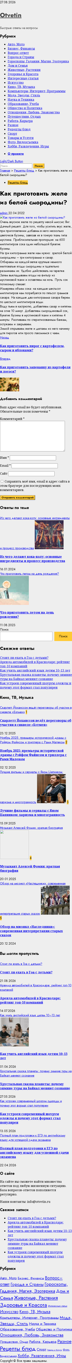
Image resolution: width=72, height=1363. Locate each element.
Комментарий (12, 419)
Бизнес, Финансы (21, 48)
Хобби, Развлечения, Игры (28, 146)
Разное (13, 125)
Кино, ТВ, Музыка (21, 87)
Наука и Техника (21, 99)
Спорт (12, 133)
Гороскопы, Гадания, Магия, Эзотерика (38, 61)
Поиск (4, 629)
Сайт (3, 473)
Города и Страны (21, 57)
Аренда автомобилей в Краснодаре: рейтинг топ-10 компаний (30, 1000)
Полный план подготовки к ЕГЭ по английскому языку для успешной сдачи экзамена (32, 1137)
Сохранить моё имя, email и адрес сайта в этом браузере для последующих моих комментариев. (35, 485)
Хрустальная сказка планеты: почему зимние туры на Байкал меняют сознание (36, 677)
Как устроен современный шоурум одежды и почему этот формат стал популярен (35, 685)
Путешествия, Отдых (24, 116)
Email (5, 465)
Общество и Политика (25, 108)
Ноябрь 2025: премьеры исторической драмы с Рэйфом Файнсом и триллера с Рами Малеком (33, 740)
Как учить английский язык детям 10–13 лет (35, 670)
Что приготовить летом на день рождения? (29, 573)
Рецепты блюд (19, 129)
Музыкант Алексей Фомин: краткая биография (31, 828)
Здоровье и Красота (23, 74)
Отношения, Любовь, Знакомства (34, 112)
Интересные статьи (23, 78)
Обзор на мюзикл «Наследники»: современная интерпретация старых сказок (31, 931)
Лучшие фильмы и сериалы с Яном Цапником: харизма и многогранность (32, 812)
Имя (4, 457)
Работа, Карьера (20, 121)
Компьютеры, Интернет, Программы (36, 91)
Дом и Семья (18, 65)
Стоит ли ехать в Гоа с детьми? (24, 658)
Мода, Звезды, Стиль (24, 95)
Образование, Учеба (23, 104)
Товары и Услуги (21, 138)
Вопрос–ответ (18, 53)
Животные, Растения (24, 70)
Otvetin (11, 15)
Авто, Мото (16, 44)
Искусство (16, 82)
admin (4, 213)
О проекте (16, 154)
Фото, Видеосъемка (23, 142)
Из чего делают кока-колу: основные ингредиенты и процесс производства (32, 558)
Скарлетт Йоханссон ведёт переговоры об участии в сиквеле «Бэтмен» (35, 722)
